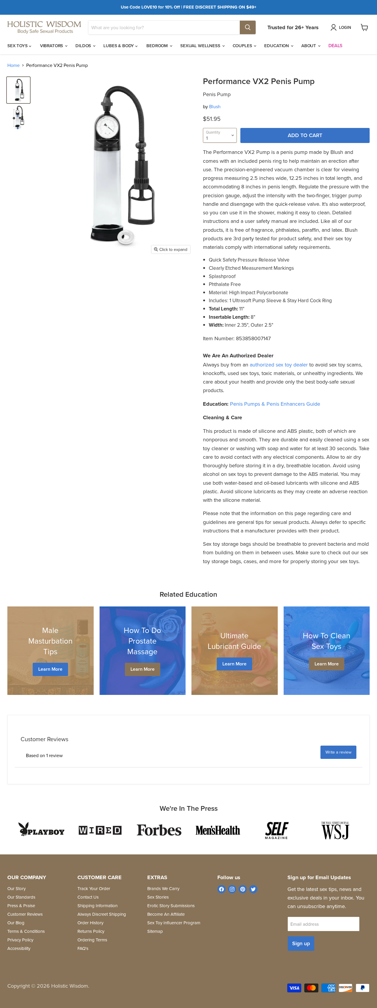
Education (277, 45)
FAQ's (82, 948)
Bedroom (157, 45)
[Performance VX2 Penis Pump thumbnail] (18, 90)
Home (13, 65)
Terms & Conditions (26, 931)
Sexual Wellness (200, 45)
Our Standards (21, 897)
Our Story (16, 888)
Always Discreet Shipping (101, 914)
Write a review (338, 752)
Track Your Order (93, 888)
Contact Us (88, 897)
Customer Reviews (25, 914)
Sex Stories (158, 897)
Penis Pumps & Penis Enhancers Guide (275, 403)
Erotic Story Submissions (171, 905)
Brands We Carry (163, 888)
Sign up (301, 943)
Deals (335, 45)
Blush (215, 106)
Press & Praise (21, 905)
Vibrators (52, 45)
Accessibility (18, 948)
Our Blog (15, 923)
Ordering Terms (92, 940)
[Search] (248, 27)
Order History (90, 923)
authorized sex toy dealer (279, 364)
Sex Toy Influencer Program (173, 923)
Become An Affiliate (166, 914)
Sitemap (155, 931)
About (309, 45)
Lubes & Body (119, 45)
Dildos (83, 45)
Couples (243, 45)
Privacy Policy (20, 940)
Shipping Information (97, 905)
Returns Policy (90, 931)
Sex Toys (18, 45)
